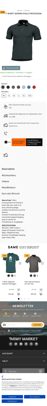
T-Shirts (27, 10)
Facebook (11, 344)
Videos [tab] (5, 181)
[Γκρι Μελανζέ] (24, 88)
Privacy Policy (36, 331)
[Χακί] (14, 88)
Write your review (12, 68)
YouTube (26, 344)
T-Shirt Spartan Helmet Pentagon (9, 283)
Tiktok (21, 344)
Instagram (36, 344)
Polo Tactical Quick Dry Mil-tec (32, 283)
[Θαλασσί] (29, 88)
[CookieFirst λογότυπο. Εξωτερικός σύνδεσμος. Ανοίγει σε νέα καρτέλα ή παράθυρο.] (2, 377)
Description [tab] (8, 169)
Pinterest (31, 344)
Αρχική (19, 10)
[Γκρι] (19, 88)
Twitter (16, 344)
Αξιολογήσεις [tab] (9, 175)
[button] (18, 298)
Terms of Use (24, 331)
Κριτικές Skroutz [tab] (11, 193)
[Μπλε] (9, 88)
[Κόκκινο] (35, 88)
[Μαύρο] (3, 88)
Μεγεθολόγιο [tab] (9, 187)
